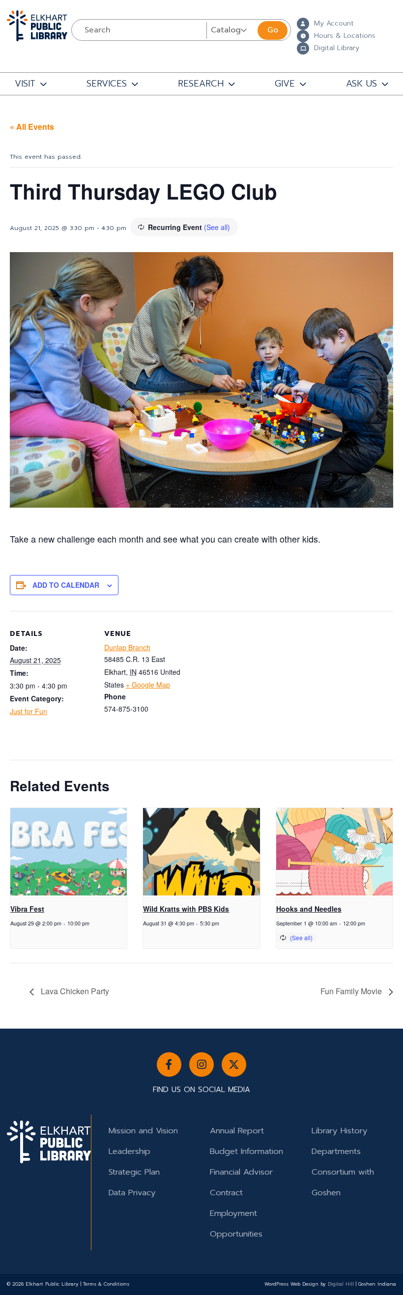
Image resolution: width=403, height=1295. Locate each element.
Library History (340, 1130)
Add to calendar (65, 585)
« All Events (32, 126)
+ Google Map (148, 685)
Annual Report (237, 1130)
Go (272, 30)
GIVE (285, 83)
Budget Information (246, 1151)
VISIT (25, 83)
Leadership (129, 1151)
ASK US (361, 83)
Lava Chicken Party (74, 991)
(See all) (217, 227)
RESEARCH (201, 83)
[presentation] (68, 851)
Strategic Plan (134, 1172)
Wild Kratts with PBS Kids (186, 909)
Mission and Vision (143, 1130)
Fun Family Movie (352, 991)
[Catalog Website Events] (231, 30)
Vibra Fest (27, 909)
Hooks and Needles (309, 909)
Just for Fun (28, 711)
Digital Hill (341, 1284)
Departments (336, 1151)
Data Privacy (132, 1192)
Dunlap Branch (127, 647)
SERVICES (106, 83)
